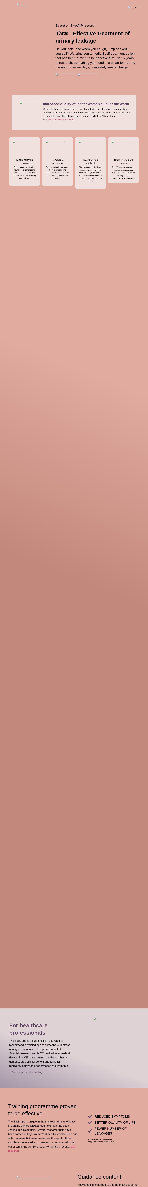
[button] (11, 7)
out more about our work (60, 119)
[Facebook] (118, 7)
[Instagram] (122, 7)
